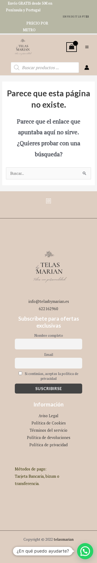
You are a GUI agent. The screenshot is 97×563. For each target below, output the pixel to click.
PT (83, 16)
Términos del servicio (48, 430)
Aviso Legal (48, 415)
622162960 (48, 308)
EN (64, 16)
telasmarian (64, 539)
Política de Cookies (49, 423)
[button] (85, 551)
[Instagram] (48, 201)
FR (68, 16)
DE (72, 16)
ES (87, 16)
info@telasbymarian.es (48, 301)
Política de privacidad (48, 444)
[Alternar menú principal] (87, 47)
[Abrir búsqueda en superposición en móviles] (45, 67)
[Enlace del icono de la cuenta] (86, 67)
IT (76, 16)
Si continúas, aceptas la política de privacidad (51, 376)
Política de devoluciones (48, 437)
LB (79, 16)
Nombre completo (48, 335)
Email (48, 354)
